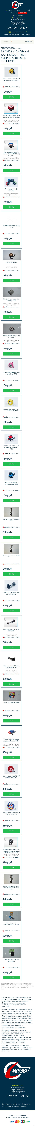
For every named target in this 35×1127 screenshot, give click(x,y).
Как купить (15, 35)
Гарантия (7, 35)
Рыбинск (18, 10)
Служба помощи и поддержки (17, 1117)
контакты (28, 35)
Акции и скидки (13, 1106)
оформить (22, 13)
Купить (11, 97)
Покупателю (26, 1104)
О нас (4, 1106)
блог (22, 35)
